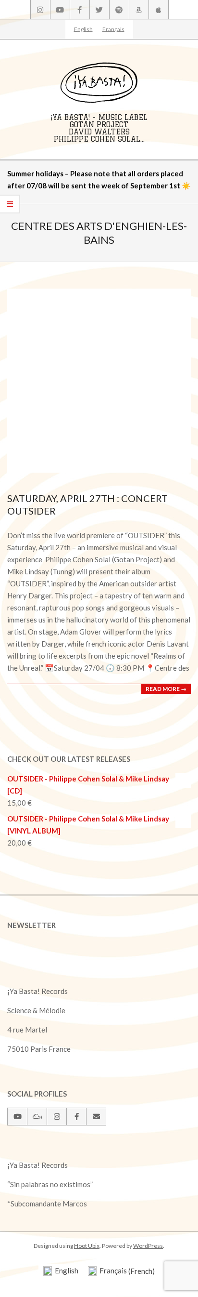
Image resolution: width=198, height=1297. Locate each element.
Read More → (166, 688)
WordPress (148, 1245)
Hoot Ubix (86, 1245)
